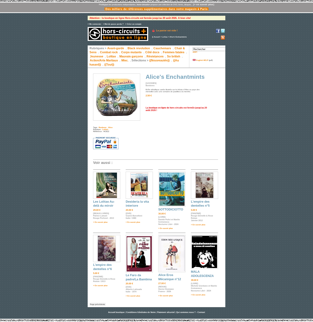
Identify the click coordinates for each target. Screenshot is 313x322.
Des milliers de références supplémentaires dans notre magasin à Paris (156, 9)
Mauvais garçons (131, 56)
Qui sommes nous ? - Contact (190, 312)
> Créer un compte (133, 24)
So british (173, 56)
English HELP (202, 60)
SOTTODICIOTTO (170, 209)
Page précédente (97, 304)
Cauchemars (162, 48)
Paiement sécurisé (166, 312)
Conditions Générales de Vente (141, 312)
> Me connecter (94, 24)
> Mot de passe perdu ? (113, 24)
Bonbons (103, 127)
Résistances (155, 56)
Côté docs (152, 52)
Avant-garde (115, 48)
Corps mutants (131, 52)
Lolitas (165, 37)
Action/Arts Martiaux (104, 60)
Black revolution (139, 48)
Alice (110, 127)
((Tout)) (109, 64)
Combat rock (109, 52)
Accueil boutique (116, 312)
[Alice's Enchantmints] (116, 120)
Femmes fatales (173, 52)
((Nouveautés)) (159, 60)
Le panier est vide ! (167, 30)
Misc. (124, 60)
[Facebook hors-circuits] (218, 33)
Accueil (157, 37)
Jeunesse (96, 56)
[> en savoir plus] (203, 4)
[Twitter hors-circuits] (223, 33)
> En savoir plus (100, 222)
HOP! (195, 52)
